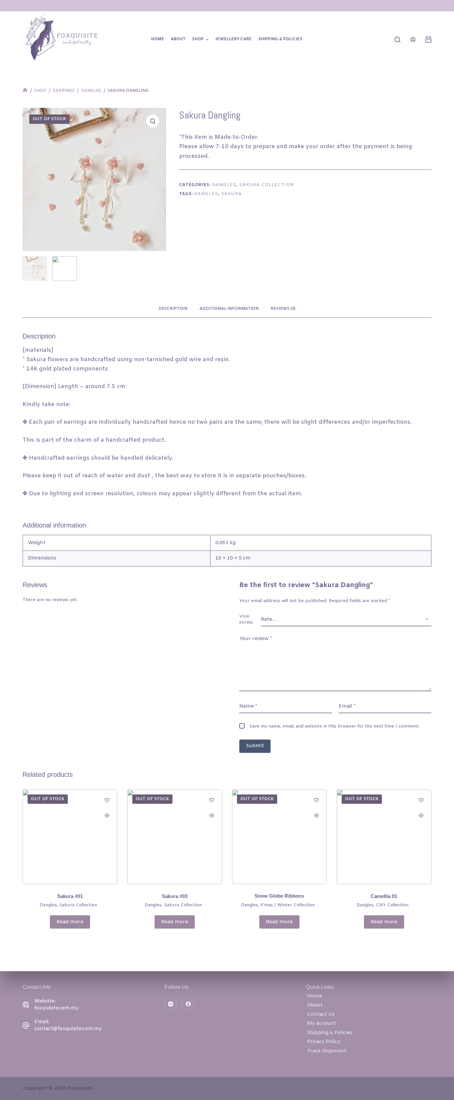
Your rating (246, 619)
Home (157, 39)
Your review (255, 638)
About (178, 39)
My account (321, 1023)
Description (173, 309)
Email (347, 706)
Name (248, 706)
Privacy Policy (323, 1041)
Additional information (229, 309)
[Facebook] (188, 1004)
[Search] (397, 40)
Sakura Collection (266, 185)
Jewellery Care (233, 39)
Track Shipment (326, 1051)
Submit (255, 746)
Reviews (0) (283, 309)
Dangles (224, 185)
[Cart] (428, 40)
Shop (198, 39)
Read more (70, 922)
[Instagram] (171, 1004)
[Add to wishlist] (107, 799)
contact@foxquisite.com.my (68, 1028)
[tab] (173, 309)
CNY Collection (392, 905)
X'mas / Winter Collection (287, 905)
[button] (207, 39)
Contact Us (321, 1014)
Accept (31, 1082)
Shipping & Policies (280, 39)
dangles (206, 194)
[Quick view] (107, 815)
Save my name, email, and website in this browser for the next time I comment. (334, 726)
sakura (231, 194)
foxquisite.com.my (56, 1008)
